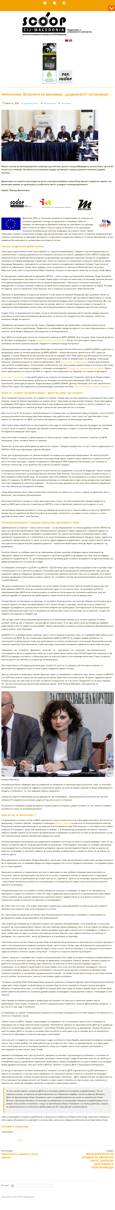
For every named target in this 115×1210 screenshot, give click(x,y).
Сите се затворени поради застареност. (92, 386)
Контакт (5, 1185)
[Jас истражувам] (49, 50)
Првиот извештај (63, 823)
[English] (70, 40)
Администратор (31, 103)
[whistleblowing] (49, 77)
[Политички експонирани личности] (65, 77)
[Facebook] (44, 2)
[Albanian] (66, 40)
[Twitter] (64, 2)
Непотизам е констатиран (13, 377)
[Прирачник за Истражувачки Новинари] (49, 64)
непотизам (66, 103)
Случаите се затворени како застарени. (86, 368)
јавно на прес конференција (74, 362)
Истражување (49, 103)
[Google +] (54, 2)
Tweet (20, 1140)
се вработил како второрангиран (51, 340)
